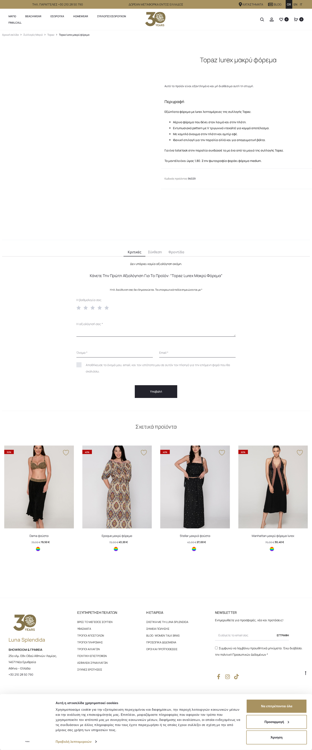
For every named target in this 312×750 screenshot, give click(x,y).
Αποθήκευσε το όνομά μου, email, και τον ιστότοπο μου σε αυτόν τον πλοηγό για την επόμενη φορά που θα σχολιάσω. (158, 368)
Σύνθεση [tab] (155, 252)
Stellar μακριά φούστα (195, 536)
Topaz (50, 35)
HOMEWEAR (80, 16)
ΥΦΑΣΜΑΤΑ (84, 629)
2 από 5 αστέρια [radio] (86, 307)
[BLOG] (270, 4)
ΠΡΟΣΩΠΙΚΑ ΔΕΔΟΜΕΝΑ (161, 642)
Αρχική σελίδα (10, 35)
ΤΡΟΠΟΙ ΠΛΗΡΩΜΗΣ (90, 642)
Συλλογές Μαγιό (33, 35)
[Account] (272, 19)
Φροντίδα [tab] (176, 252)
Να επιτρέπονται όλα (276, 706)
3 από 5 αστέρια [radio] (93, 307)
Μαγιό (12, 16)
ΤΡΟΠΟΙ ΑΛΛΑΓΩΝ (88, 649)
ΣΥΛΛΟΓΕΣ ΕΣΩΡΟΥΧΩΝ (111, 16)
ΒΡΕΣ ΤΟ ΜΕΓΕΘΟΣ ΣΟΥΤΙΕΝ (94, 622)
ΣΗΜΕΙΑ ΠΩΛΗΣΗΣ (157, 629)
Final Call (14, 22)
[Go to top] (306, 673)
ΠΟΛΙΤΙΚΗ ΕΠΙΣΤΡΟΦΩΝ (92, 656)
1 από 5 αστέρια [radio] (79, 307)
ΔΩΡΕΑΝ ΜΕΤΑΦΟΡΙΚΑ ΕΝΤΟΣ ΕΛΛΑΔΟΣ (156, 4)
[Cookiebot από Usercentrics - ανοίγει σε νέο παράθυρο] (27, 742)
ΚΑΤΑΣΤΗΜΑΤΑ (253, 4)
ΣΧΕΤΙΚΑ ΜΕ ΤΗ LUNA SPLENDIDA (167, 622)
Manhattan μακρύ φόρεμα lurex (273, 536)
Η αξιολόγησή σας (89, 324)
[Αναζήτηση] (262, 19)
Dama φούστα (39, 536)
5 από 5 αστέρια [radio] (107, 307)
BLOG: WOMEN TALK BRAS (163, 635)
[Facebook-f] (218, 676)
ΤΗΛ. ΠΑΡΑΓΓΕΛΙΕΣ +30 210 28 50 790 (57, 4)
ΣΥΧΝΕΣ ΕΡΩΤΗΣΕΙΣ (89, 669)
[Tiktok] (236, 676)
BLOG (277, 4)
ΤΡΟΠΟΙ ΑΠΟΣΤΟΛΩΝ (90, 635)
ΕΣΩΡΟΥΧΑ (57, 16)
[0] (281, 19)
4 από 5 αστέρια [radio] (100, 307)
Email (163, 353)
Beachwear (33, 16)
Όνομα (81, 353)
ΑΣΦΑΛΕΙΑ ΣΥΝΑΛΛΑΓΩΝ (92, 663)
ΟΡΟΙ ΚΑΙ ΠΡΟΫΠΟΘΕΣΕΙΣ (161, 649)
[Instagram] (227, 676)
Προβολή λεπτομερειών (73, 741)
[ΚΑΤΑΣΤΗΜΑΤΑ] (240, 4)
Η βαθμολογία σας (88, 300)
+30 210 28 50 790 (20, 674)
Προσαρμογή (274, 721)
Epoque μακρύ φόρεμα (117, 536)
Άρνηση (276, 737)
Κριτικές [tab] (134, 252)
